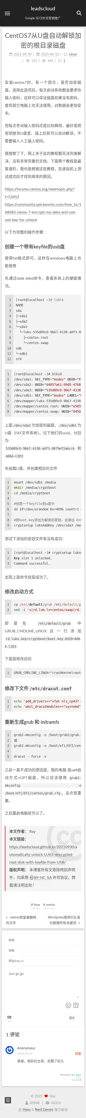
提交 (72, 1018)
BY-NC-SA (43, 878)
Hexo (27, 1110)
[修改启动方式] (78, 591)
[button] (7, 13)
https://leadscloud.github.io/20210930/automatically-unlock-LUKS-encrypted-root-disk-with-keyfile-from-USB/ (43, 854)
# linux (35, 904)
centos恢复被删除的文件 (21, 920)
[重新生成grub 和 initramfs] (78, 722)
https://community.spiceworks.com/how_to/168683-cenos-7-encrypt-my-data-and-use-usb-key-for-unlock (43, 212)
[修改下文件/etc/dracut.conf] (78, 688)
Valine (78, 1075)
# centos (49, 904)
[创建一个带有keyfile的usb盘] (78, 246)
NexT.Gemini (44, 1110)
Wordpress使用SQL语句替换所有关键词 (64, 920)
